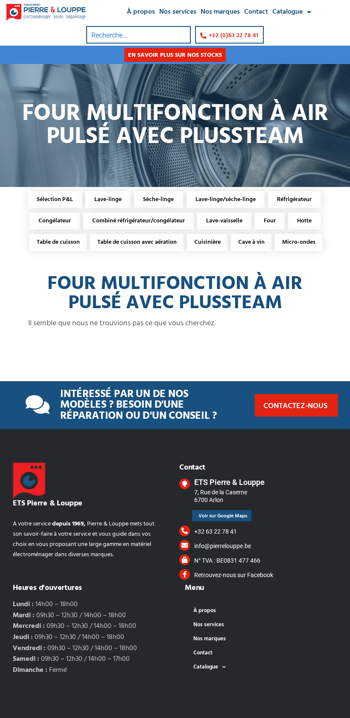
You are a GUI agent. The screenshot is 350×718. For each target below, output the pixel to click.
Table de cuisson (58, 242)
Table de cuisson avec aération (137, 242)
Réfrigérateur (294, 199)
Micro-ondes (298, 242)
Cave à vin (251, 242)
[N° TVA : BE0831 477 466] (184, 560)
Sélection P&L (55, 199)
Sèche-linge (158, 199)
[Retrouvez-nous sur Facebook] (184, 574)
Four (270, 221)
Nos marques (220, 12)
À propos (141, 12)
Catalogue (287, 12)
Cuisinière (207, 242)
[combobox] (138, 35)
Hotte (304, 221)
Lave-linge (108, 199)
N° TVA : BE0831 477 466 (227, 560)
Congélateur (54, 221)
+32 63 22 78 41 (215, 531)
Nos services (177, 12)
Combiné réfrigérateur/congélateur (138, 221)
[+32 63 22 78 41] (184, 530)
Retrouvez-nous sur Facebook (233, 575)
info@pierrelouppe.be (222, 546)
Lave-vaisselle (224, 221)
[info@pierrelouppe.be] (184, 545)
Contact (256, 12)
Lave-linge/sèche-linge (225, 199)
